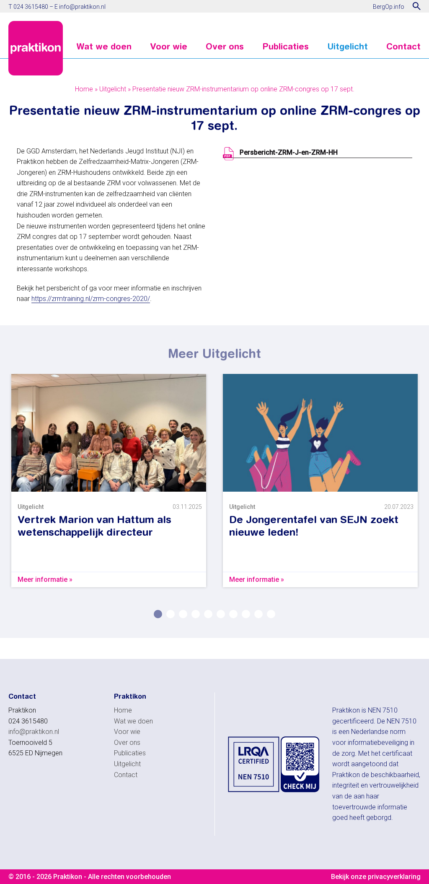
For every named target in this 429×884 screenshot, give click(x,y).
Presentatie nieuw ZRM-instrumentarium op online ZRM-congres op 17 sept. (243, 89)
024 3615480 (30, 6)
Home (84, 89)
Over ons (225, 46)
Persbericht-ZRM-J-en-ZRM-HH (289, 152)
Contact (403, 46)
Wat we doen (104, 46)
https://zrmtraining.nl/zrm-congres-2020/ (90, 299)
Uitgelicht (347, 46)
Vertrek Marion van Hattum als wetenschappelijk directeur (94, 525)
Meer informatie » (45, 579)
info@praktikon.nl (82, 6)
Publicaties (285, 46)
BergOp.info (388, 6)
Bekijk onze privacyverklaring (376, 877)
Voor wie (168, 46)
